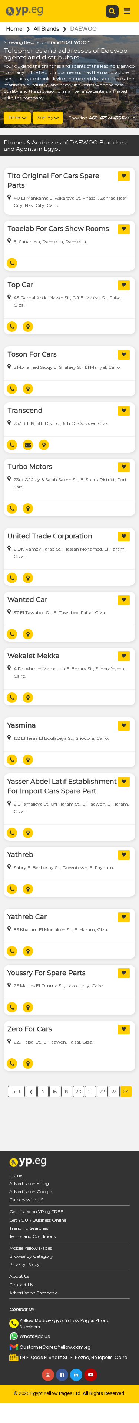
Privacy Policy (24, 1264)
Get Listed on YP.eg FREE (36, 1211)
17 (43, 1091)
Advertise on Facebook (33, 1293)
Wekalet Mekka (33, 656)
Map (31, 326)
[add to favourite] (124, 176)
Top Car (20, 285)
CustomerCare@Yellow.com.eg (55, 1347)
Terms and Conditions (32, 1236)
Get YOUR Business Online (37, 1220)
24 (126, 1091)
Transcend (25, 410)
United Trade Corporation (49, 536)
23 (114, 1091)
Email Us (31, 445)
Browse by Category (31, 1256)
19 (66, 1091)
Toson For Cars (32, 354)
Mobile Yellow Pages (30, 1248)
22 (102, 1091)
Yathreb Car (27, 917)
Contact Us (21, 1284)
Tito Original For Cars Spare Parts (53, 181)
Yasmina (21, 725)
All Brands (46, 28)
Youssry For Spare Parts (46, 973)
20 (79, 1091)
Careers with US (26, 1199)
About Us (19, 1276)
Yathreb (20, 855)
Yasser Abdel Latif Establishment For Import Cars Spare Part (62, 786)
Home (14, 28)
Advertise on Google (30, 1191)
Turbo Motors (29, 467)
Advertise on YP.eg (29, 1183)
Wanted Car (27, 600)
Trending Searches (28, 1228)
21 (90, 1091)
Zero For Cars (29, 1029)
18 (55, 1091)
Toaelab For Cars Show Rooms (58, 229)
